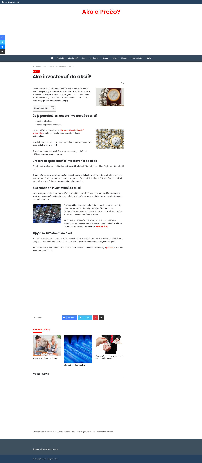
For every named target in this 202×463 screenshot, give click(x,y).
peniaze (109, 247)
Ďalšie (149, 58)
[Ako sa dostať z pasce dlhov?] (47, 345)
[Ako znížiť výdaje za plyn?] (78, 349)
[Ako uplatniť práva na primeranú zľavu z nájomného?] (110, 344)
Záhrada (124, 58)
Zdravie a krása (137, 58)
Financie (51, 66)
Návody (105, 58)
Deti (83, 58)
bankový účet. (102, 226)
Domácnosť (94, 58)
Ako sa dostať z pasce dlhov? (45, 358)
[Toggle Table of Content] (51, 108)
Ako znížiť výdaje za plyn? (75, 365)
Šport (115, 58)
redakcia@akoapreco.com (48, 449)
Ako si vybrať (73, 58)
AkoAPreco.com (40, 66)
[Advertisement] (101, 37)
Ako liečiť (60, 58)
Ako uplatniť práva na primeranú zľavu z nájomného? (110, 357)
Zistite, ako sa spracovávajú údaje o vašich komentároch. (92, 432)
